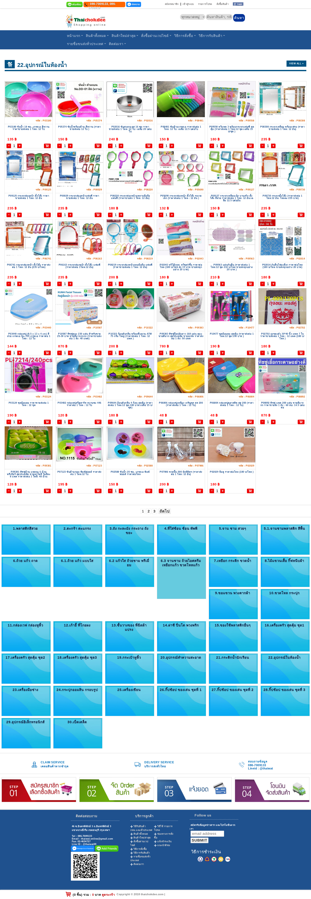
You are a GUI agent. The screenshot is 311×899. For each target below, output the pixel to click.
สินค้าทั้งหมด (96, 36)
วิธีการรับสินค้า (210, 36)
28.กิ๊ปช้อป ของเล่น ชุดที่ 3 (284, 690)
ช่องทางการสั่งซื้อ (163, 836)
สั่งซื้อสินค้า (223, 4)
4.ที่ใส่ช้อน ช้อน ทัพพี (180, 528)
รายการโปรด (205, 4)
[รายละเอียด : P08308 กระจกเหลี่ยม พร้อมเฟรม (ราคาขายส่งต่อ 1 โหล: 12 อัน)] (282, 103)
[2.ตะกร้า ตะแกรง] (77, 539)
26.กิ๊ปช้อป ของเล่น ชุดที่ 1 (181, 690)
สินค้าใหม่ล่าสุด (124, 36)
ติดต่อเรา (116, 44)
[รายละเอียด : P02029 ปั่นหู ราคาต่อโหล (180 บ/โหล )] (232, 458)
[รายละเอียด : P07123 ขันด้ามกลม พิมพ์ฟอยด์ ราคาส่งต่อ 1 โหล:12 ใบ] (79, 443)
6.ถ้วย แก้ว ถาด (25, 561)
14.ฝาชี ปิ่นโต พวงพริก (181, 625)
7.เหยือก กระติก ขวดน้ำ (232, 561)
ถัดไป (165, 511)
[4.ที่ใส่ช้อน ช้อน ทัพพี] (181, 539)
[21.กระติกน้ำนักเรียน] (233, 668)
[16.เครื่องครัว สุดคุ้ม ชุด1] (285, 636)
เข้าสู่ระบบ (188, 4)
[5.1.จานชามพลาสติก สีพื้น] (285, 539)
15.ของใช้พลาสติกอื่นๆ (233, 625)
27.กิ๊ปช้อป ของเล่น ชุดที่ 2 (233, 690)
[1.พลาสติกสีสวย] (26, 539)
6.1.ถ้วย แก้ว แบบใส (77, 561)
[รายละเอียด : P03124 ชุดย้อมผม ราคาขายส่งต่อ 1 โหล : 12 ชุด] (29, 375)
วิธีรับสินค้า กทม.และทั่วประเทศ (141, 828)
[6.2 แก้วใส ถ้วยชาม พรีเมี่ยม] (129, 571)
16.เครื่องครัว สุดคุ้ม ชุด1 (284, 625)
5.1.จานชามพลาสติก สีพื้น (284, 528)
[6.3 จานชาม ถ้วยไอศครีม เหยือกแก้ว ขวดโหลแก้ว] (181, 577)
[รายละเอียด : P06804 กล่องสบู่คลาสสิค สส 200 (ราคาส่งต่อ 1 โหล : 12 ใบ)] (232, 375)
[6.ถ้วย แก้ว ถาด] (26, 571)
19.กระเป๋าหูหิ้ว (129, 657)
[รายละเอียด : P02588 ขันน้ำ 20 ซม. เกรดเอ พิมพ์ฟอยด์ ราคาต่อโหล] (130, 443)
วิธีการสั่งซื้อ (183, 36)
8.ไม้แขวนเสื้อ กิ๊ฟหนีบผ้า (284, 561)
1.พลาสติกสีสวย (25, 528)
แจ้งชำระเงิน (164, 841)
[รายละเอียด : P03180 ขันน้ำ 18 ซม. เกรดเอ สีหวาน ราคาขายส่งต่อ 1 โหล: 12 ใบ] (29, 99)
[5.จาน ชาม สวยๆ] (233, 539)
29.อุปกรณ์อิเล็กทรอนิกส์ (25, 722)
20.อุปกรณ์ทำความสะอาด (181, 657)
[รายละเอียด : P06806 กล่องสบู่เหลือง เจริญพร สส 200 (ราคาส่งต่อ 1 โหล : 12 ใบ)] (181, 375)
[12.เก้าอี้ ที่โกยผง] (77, 636)
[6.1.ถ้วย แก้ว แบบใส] (77, 571)
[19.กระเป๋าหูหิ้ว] (129, 668)
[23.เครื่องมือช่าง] (26, 700)
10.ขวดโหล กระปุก (284, 593)
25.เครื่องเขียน (129, 690)
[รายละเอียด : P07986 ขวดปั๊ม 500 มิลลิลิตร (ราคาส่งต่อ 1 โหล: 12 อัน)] (181, 458)
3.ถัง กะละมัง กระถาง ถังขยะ (129, 531)
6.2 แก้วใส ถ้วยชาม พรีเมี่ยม (129, 563)
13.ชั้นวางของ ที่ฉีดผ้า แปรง (129, 627)
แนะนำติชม (163, 845)
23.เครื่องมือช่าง (25, 690)
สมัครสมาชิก (172, 4)
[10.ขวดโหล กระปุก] (285, 603)
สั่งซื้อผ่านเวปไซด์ (155, 36)
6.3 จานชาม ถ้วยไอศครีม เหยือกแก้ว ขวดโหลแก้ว (181, 563)
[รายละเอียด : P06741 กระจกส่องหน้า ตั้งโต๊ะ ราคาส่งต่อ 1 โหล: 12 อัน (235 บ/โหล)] (29, 240)
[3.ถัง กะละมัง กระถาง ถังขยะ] (129, 539)
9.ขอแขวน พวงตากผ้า (232, 593)
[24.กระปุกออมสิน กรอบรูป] (77, 700)
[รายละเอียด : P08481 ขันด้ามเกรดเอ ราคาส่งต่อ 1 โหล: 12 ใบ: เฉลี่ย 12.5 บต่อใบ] (181, 99)
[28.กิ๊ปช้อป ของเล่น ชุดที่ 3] (285, 700)
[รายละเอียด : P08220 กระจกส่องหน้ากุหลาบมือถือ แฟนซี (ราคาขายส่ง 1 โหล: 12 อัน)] (130, 168)
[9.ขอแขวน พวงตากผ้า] (233, 603)
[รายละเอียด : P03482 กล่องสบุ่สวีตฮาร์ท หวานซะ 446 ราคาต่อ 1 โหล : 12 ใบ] (79, 375)
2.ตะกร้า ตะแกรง (77, 528)
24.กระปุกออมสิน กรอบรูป (77, 690)
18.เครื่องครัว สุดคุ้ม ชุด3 (77, 657)
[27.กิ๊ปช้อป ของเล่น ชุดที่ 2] (233, 700)
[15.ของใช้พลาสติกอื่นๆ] (233, 636)
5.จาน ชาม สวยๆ (232, 528)
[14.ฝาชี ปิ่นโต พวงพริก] (181, 636)
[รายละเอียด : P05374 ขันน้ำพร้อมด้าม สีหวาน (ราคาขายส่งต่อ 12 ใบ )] (79, 110)
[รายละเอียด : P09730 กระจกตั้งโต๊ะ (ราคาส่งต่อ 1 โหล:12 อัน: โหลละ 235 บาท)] (282, 171)
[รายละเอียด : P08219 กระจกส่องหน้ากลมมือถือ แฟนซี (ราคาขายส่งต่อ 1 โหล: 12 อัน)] (130, 241)
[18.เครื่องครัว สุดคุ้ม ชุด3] (77, 668)
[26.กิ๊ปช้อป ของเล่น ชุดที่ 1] (181, 700)
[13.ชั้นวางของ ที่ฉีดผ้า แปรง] (129, 636)
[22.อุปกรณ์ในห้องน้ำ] (285, 668)
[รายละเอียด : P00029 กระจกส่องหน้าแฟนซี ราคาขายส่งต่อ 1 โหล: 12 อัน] (79, 171)
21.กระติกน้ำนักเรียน (232, 657)
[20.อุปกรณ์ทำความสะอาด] (181, 668)
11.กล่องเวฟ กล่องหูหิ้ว (25, 625)
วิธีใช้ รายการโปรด (163, 828)
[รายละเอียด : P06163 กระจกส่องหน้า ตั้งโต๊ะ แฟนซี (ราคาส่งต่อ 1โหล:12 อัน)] (79, 240)
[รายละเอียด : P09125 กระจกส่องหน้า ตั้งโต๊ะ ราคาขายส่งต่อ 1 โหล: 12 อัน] (29, 172)
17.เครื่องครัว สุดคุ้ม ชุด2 (25, 657)
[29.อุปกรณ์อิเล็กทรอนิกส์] (26, 732)
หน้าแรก (73, 36)
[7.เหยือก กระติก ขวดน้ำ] (233, 571)
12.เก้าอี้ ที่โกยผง (77, 625)
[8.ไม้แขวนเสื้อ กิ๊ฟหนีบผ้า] (285, 571)
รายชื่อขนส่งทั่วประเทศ (85, 44)
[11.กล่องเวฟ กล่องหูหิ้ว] (26, 636)
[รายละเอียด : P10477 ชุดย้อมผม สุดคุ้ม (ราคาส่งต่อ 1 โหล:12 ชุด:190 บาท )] (232, 306)
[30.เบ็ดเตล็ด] (77, 732)
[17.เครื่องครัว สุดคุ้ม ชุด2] (26, 668)
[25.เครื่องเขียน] (129, 700)
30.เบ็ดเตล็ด (77, 722)
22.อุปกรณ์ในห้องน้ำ (284, 657)
